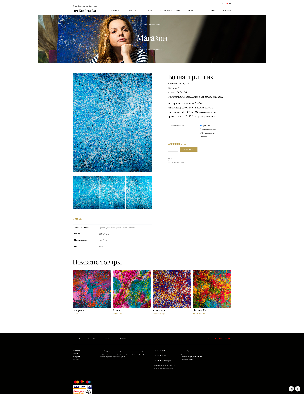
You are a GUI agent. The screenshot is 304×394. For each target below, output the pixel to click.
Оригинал (206, 126)
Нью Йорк (103, 240)
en (230, 4)
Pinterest (76, 359)
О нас (191, 10)
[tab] (77, 218)
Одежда (148, 10)
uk (222, 4)
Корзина (227, 10)
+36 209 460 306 (159, 361)
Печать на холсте (209, 133)
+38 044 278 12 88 (160, 351)
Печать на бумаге (209, 129)
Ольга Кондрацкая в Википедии (85, 6)
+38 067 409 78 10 (160, 356)
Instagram (76, 356)
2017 (101, 246)
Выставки (122, 339)
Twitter (75, 354)
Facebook (76, 351)
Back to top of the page (220, 338)
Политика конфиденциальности (191, 356)
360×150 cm (104, 234)
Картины (115, 10)
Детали (77, 218)
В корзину (188, 149)
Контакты (209, 10)
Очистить (203, 137)
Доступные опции (177, 126)
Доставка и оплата (170, 10)
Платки (132, 10)
